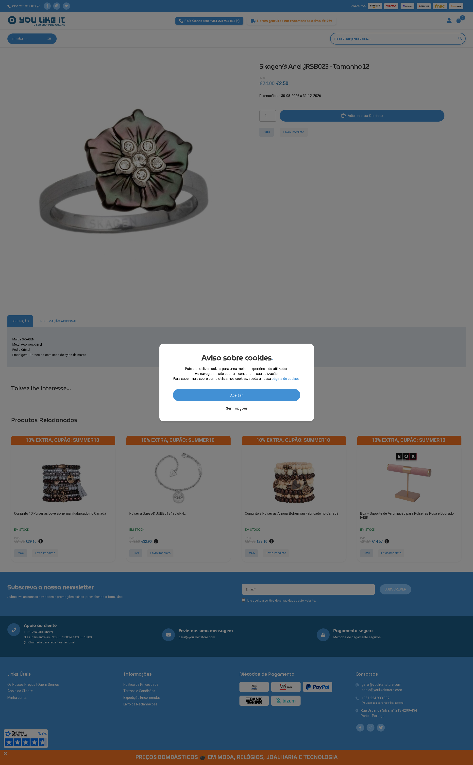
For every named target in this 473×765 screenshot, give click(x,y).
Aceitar (236, 395)
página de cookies (286, 379)
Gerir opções (237, 408)
